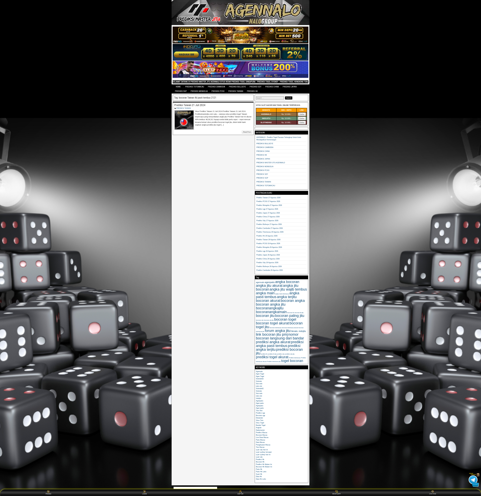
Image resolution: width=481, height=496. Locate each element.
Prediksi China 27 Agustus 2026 (268, 217)
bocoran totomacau (275, 327)
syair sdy (259, 457)
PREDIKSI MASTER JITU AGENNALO (270, 163)
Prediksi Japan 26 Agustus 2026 (268, 255)
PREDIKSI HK (252, 91)
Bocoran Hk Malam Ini (264, 467)
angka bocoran (287, 282)
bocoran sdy (260, 320)
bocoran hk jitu (299, 312)
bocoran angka (293, 300)
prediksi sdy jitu (289, 354)
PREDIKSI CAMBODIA (216, 86)
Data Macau (260, 442)
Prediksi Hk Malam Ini (264, 464)
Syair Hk (259, 474)
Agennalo (259, 371)
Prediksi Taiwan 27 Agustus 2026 (268, 198)
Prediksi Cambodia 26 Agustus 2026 (269, 270)
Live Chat (432, 494)
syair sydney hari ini (263, 455)
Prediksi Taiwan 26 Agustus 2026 (268, 240)
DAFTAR (240, 494)
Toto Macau (260, 447)
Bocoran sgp (260, 415)
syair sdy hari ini (262, 450)
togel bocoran (292, 361)
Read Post (247, 132)
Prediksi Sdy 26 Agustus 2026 (267, 262)
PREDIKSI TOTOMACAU (194, 86)
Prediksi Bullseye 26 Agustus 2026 (269, 266)
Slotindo (259, 381)
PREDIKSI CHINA (272, 86)
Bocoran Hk (260, 462)
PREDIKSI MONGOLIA (199, 91)
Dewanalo (259, 418)
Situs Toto (259, 420)
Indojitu (258, 398)
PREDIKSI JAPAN (290, 86)
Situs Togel (260, 423)
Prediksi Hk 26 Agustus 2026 (266, 236)
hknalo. (294, 331)
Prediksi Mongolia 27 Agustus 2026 (269, 205)
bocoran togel (285, 319)
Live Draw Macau (262, 437)
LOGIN (144, 494)
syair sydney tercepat (264, 452)
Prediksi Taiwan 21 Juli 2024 (189, 105)
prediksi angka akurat (273, 342)
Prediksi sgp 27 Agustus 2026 (267, 209)
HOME (178, 86)
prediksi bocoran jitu (279, 351)
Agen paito (260, 403)
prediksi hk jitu (272, 354)
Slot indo (259, 384)
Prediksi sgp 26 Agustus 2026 (267, 251)
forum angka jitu (277, 331)
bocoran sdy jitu (269, 320)
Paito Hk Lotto (261, 472)
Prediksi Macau (261, 432)
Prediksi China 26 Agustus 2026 (268, 259)
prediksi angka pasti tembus (280, 344)
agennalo (260, 282)
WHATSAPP (336, 494)
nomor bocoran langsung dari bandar (280, 336)
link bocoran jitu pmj (272, 334)
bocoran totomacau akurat (290, 327)
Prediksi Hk (260, 459)
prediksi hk (264, 354)
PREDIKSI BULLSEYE (237, 86)
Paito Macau (260, 440)
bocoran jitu (265, 315)
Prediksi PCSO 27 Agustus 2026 (268, 201)
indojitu (302, 331)
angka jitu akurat (269, 285)
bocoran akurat (268, 300)
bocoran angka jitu (270, 304)
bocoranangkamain (271, 312)
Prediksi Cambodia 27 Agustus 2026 (269, 228)
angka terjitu (287, 297)
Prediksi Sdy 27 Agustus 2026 (267, 220)
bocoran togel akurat (272, 323)
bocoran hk (290, 312)
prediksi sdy (281, 354)
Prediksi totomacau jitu (274, 361)
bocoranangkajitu (269, 308)
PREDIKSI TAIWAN (235, 91)
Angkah (258, 428)
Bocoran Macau (261, 435)
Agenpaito (259, 401)
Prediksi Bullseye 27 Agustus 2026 (269, 224)
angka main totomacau (282, 294)
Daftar (301, 114)
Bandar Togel (260, 425)
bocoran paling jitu (289, 315)
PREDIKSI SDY (255, 86)
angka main (265, 293)
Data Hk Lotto (261, 479)
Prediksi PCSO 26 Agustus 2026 (268, 243)
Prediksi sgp (260, 413)
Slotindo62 (260, 379)
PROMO (48, 494)
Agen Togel (260, 374)
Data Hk (259, 476)
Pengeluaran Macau (263, 445)
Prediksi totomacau (294, 357)
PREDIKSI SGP (181, 91)
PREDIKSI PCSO (217, 91)
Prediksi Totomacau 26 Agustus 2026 (269, 232)
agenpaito (270, 282)
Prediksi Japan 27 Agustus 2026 (268, 213)
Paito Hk (259, 469)
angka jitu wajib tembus (288, 289)
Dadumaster (260, 430)
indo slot (259, 386)
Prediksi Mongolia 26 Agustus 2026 (269, 247)
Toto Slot (259, 411)
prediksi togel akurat (272, 357)
